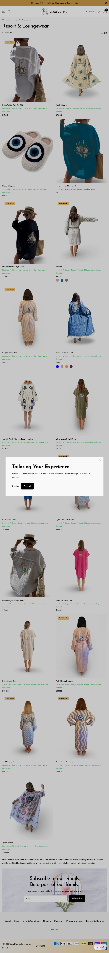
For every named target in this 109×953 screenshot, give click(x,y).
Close (100, 460)
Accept (27, 486)
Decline (15, 486)
